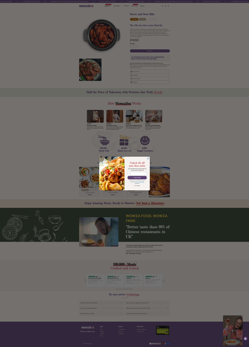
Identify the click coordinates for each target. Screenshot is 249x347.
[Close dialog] (148, 158)
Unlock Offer (137, 177)
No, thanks (137, 185)
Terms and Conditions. (139, 182)
